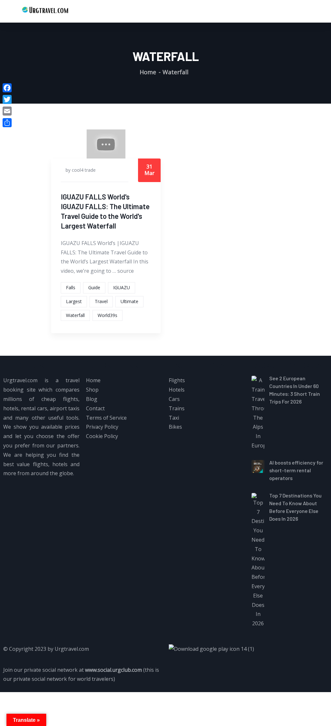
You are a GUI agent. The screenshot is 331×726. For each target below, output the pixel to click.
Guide (94, 287)
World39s (107, 315)
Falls (70, 287)
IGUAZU (121, 287)
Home (148, 72)
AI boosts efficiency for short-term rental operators (296, 470)
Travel (101, 301)
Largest (74, 301)
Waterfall (75, 315)
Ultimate (129, 301)
